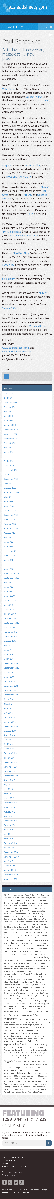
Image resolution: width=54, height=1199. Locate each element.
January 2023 (10, 510)
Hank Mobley (41, 957)
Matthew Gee (14, 1006)
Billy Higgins (43, 903)
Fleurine (27, 948)
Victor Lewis (8, 89)
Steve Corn (8, 1078)
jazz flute (20, 971)
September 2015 (11, 694)
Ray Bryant (20, 1044)
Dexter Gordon (9, 929)
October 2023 (10, 487)
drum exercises (17, 935)
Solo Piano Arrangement (36, 1064)
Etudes (18, 945)
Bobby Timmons (29, 911)
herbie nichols (44, 960)
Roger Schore (26, 1050)
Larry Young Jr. (32, 995)
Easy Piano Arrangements (19, 937)
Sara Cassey (37, 1055)
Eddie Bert (34, 937)
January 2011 (10, 847)
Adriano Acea (23, 895)
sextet (16, 1058)
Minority (28, 195)
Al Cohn (33, 895)
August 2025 (9, 406)
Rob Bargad (15, 1050)
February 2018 (10, 631)
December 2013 (11, 762)
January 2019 (10, 613)
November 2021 (11, 555)
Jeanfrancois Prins (28, 974)
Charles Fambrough (25, 919)
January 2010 (10, 870)
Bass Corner (41, 897)
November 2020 (11, 573)
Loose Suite (8, 265)
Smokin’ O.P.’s (9, 308)
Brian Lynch (32, 913)
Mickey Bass (34, 1011)
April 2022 (8, 546)
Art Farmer (20, 897)
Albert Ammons (43, 895)
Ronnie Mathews (10, 1052)
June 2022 (8, 541)
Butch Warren (20, 916)
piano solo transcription (24, 1036)
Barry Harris (30, 897)
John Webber (29, 979)
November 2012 (11, 807)
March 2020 (9, 595)
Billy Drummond (31, 903)
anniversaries (9, 897)
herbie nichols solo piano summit (17, 963)
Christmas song (42, 921)
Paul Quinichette (32, 1027)
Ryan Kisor (14, 1055)
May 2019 (8, 604)
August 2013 (9, 780)
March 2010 (9, 865)
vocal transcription (21, 1089)
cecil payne (42, 916)
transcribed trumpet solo (23, 1084)
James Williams (10, 971)
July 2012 (8, 816)
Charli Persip (9, 921)
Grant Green (16, 957)
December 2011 (11, 820)
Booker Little (21, 913)
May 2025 (8, 415)
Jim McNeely (41, 974)
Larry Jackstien (9, 995)
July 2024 (8, 447)
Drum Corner (42, 100)
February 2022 (10, 550)
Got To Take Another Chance (23, 236)
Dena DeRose (32, 927)
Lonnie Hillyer (18, 1001)
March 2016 (9, 676)
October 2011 (10, 825)
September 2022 (11, 528)
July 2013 (8, 784)
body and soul (9, 913)
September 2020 (11, 577)
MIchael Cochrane (21, 1011)
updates (26, 1086)
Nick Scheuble (22, 1022)
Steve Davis (18, 1078)
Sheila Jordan (25, 1058)
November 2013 (11, 766)
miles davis (44, 1011)
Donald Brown (16, 932)
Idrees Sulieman (10, 966)
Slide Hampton (28, 1061)
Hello (30, 214)
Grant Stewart (27, 957)
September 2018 (11, 622)
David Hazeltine (20, 927)
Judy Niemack (40, 984)
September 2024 (11, 438)
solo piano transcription (13, 1067)
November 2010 (11, 856)
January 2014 (10, 757)
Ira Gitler (28, 966)
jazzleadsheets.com (12, 974)
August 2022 (9, 532)
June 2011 (8, 829)
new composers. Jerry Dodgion (30, 1019)
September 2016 (11, 667)
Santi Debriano (26, 1055)
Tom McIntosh (36, 1081)
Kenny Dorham (22, 990)
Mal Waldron (9, 1003)
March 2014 (9, 748)
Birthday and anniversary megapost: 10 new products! (23, 53)
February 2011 (10, 843)
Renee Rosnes (9, 1047)
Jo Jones (28, 976)
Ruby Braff (34, 1052)
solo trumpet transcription (28, 1073)
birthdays (17, 905)
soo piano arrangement (28, 1076)
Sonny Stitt (13, 1076)
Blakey (44, 187)
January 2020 (10, 600)
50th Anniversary (10, 895)
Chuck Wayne (9, 924)
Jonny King (27, 984)
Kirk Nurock (44, 993)
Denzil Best (43, 927)
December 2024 (11, 429)
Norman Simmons (36, 1022)
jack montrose (29, 968)
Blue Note (26, 905)
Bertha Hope (33, 900)
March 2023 (9, 505)
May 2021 (8, 564)
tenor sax (7, 1081)
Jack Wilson (40, 968)
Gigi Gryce (21, 954)
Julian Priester (9, 987)
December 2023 (11, 479)
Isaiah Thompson (39, 966)
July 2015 (8, 703)
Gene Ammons (15, 951)
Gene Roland (27, 951)
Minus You (8, 1015)
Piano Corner (21, 1033)
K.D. (44, 987)
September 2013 (11, 775)
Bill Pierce (19, 903)
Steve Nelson (29, 1078)
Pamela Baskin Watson (18, 1024)
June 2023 (8, 501)
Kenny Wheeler (32, 993)
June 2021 (8, 559)
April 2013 (8, 793)
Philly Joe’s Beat (12, 232)
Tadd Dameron (42, 1078)
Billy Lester (8, 905)
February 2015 (10, 717)
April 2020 (8, 591)
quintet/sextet (9, 1041)
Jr (33, 984)
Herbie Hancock (30, 960)
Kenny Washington (17, 993)
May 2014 (8, 739)
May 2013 (8, 789)
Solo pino (27, 1067)
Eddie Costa (44, 937)
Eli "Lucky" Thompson (33, 940)
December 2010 (11, 852)
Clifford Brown (21, 924)
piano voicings (40, 1036)
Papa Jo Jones (33, 1024)
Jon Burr (42, 293)
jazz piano (29, 971)
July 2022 (8, 537)
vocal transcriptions (38, 1089)
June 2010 (8, 861)
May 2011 (8, 834)
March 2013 (9, 798)
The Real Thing (22, 253)
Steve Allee (42, 1076)
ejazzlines (20, 940)
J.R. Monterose (17, 968)
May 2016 (8, 672)
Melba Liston (14, 1008)
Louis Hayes (29, 1001)
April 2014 (8, 744)
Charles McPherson (42, 919)
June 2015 (8, 708)
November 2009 (11, 879)
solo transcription (22, 1070)
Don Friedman (22, 929)
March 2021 (9, 568)
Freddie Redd (36, 948)
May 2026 (8, 393)
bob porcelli (34, 908)
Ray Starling (42, 1044)
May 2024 (8, 456)
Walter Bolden (32, 165)
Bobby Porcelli (15, 911)
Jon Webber (17, 984)
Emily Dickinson (27, 943)
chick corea (19, 921)
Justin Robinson (36, 987)
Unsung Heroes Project (13, 1086)
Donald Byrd (28, 932)
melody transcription (29, 1008)
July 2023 (8, 496)
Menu (47, 28)
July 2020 (8, 582)
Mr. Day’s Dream (37, 326)
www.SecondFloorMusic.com (17, 351)
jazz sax (37, 971)
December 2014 (11, 726)
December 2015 (11, 685)
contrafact (32, 924)
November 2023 (11, 483)
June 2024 (8, 451)
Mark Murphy (31, 1003)
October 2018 (10, 618)
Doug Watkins (39, 932)
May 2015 (8, 712)
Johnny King (8, 982)
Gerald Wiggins (9, 954)
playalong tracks (19, 1038)
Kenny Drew (34, 990)
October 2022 (10, 523)
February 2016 (10, 681)
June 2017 (8, 649)
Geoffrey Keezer (40, 951)
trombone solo (40, 1084)
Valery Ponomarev (38, 1086)
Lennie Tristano (20, 998)
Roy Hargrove (23, 1052)
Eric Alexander (40, 943)
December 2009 (11, 874)
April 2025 (8, 420)
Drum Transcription (32, 934)
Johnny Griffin (40, 979)
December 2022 (11, 514)
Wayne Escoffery (35, 1092)
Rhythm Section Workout (26, 1047)
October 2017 (10, 640)
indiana (21, 966)
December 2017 (11, 636)
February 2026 (10, 402)
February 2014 (10, 753)
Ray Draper (31, 1044)
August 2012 (9, 811)
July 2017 (8, 645)
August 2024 (9, 443)
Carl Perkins (31, 916)
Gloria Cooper (32, 954)
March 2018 (9, 627)
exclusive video (16, 948)
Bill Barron (44, 900)
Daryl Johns (8, 927)
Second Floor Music (14, 1172)
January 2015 (10, 721)
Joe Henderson (17, 979)
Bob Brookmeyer (21, 908)
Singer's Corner (12, 1061)
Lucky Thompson (42, 1000)
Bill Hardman (9, 903)
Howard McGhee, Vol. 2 (18, 177)
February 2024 (10, 469)
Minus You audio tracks (23, 1015)
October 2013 (10, 771)
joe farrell (36, 976)
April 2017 (8, 654)
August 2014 (9, 735)
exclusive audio (28, 945)
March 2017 (9, 658)
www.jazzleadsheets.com (16, 348)
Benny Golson (21, 900)
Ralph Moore (9, 1044)
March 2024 (9, 465)
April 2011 (8, 838)
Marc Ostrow (20, 1003)
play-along (8, 1038)
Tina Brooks (16, 1081)
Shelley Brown (37, 1058)
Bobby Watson (42, 911)
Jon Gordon (34, 982)
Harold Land (8, 960)
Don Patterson (34, 929)
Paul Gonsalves (19, 1027)
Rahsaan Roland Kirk (37, 1041)
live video (8, 1001)
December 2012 (11, 802)
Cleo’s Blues (8, 279)
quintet (41, 1038)
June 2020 (8, 586)
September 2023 (11, 492)
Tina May (26, 1081)
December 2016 (11, 663)
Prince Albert (32, 1038)
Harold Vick (18, 960)
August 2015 (9, 699)
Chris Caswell (30, 921)
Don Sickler (10, 1175)
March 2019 (9, 609)
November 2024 (11, 434)
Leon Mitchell (42, 998)
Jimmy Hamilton (17, 976)
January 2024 (10, 474)
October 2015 (10, 690)
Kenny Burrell (9, 990)
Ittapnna (6, 165)
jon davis (25, 982)
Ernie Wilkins (9, 945)
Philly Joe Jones (20, 1030)
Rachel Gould (21, 1041)
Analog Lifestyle (22, 1192)
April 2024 (8, 460)
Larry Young (21, 995)
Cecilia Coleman (10, 919)
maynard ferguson (28, 1006)
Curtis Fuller (42, 924)
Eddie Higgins (9, 940)
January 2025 (10, 424)
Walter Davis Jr (21, 1092)
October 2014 (10, 730)
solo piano (19, 1064)
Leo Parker (31, 998)
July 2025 (8, 411)
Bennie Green (9, 900)
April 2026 (8, 398)
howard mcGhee (38, 963)
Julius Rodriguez (22, 987)
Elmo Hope (15, 942)
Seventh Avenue (34, 97)
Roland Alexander (40, 1050)
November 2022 (11, 519)
